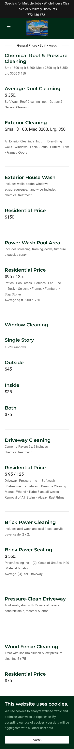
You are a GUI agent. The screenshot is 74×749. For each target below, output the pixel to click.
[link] (37, 28)
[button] (9, 28)
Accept (37, 739)
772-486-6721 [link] (37, 15)
